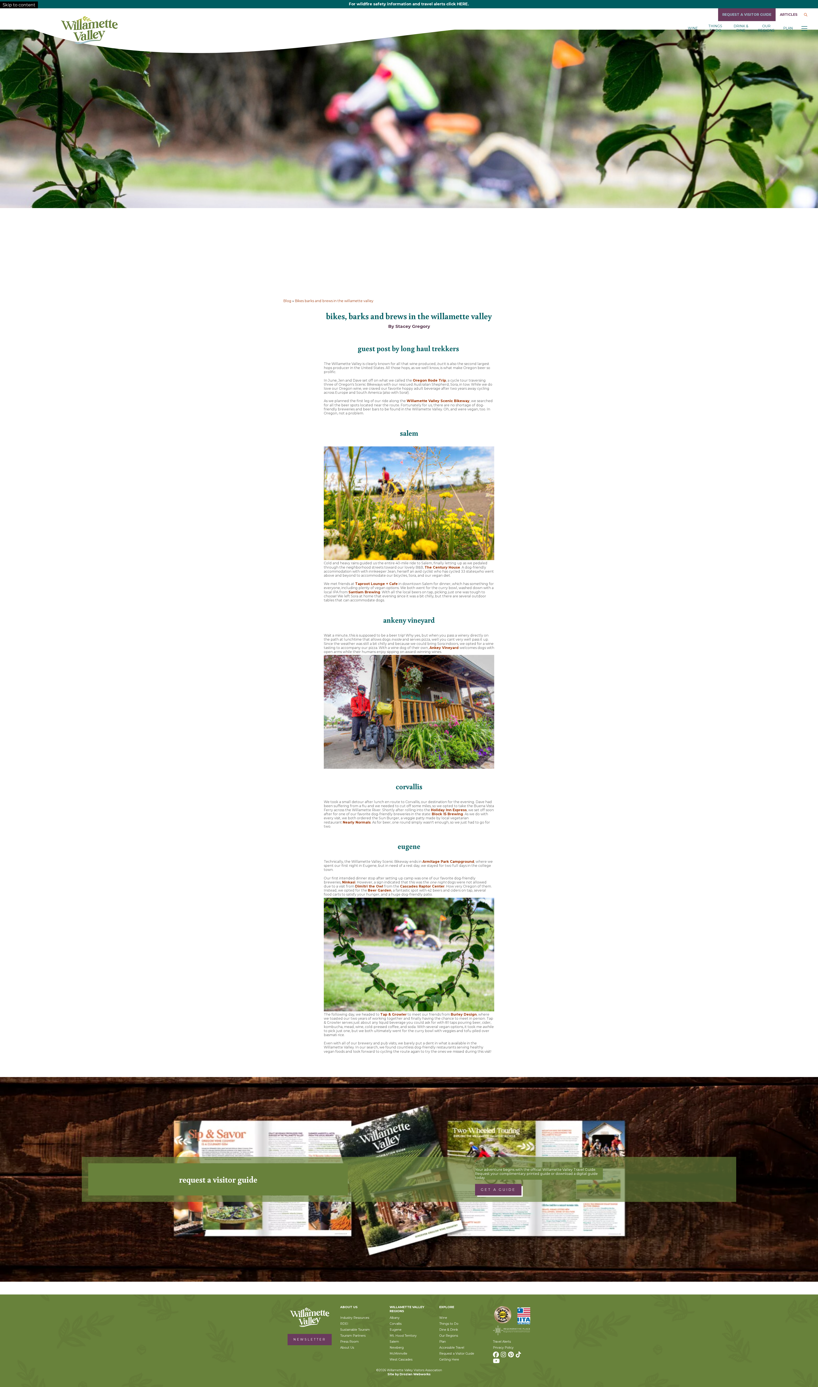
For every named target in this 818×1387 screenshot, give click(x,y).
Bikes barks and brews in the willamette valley (334, 301)
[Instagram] (504, 1356)
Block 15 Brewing (447, 814)
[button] (804, 28)
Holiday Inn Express (449, 810)
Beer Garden (379, 890)
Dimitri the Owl (369, 886)
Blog (287, 301)
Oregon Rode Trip (429, 380)
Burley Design (464, 1014)
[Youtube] (497, 1362)
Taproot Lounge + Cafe (376, 584)
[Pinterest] (511, 1356)
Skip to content (19, 4)
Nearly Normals (357, 822)
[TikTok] (519, 1356)
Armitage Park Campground (448, 862)
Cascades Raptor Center (422, 886)
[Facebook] (496, 1356)
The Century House (442, 567)
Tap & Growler (393, 1014)
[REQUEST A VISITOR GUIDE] (747, 20)
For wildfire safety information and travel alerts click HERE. (409, 4)
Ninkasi (348, 882)
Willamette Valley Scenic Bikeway (438, 401)
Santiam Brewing (364, 592)
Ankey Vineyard (444, 648)
